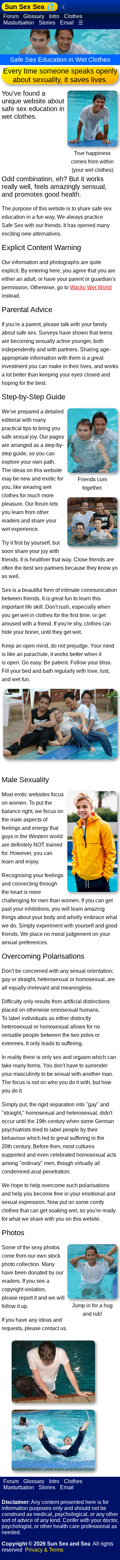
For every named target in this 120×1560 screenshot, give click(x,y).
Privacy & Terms (44, 1550)
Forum (11, 16)
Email (67, 23)
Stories (47, 23)
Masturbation (18, 23)
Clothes (73, 16)
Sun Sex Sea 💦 (30, 6)
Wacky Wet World (91, 287)
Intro (54, 16)
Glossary (33, 16)
